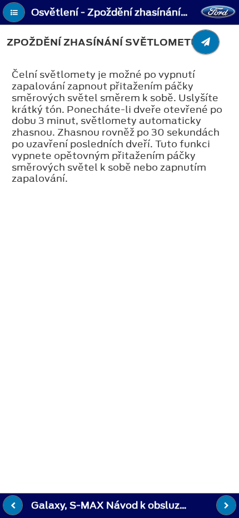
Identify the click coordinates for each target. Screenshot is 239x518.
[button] (14, 12)
